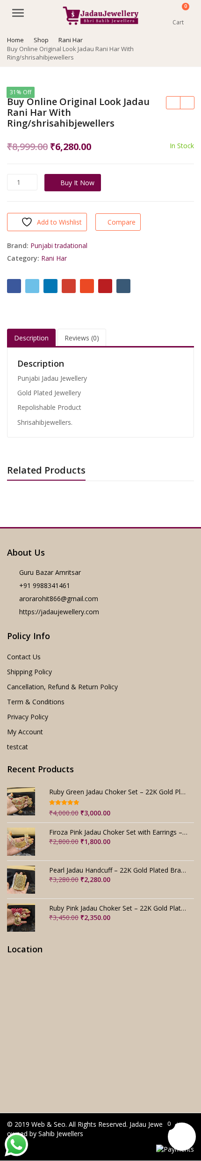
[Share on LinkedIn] (50, 286)
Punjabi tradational (58, 245)
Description (31, 337)
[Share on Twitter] (32, 286)
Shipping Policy (29, 671)
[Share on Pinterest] (105, 286)
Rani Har (54, 258)
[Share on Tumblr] (123, 286)
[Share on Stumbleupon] (87, 286)
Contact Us (24, 656)
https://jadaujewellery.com (59, 611)
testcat (17, 746)
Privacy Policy (27, 716)
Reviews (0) (82, 337)
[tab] (31, 338)
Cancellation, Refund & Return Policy (62, 686)
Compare (122, 222)
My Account (25, 731)
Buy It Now (77, 182)
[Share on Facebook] (14, 286)
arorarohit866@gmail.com (58, 598)
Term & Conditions (36, 701)
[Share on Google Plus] (69, 286)
